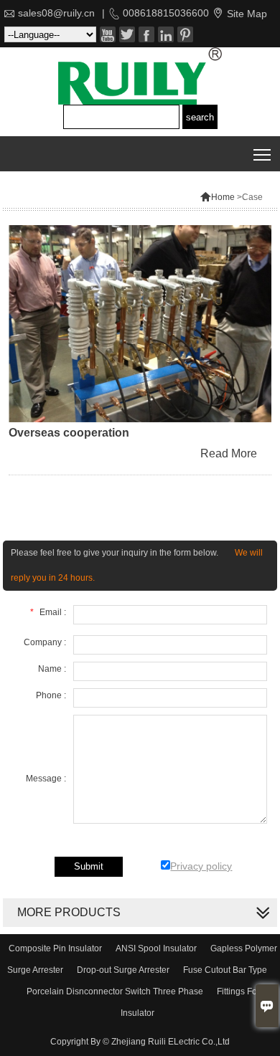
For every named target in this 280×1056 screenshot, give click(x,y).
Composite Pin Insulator (55, 948)
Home (217, 197)
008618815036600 (166, 13)
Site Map (247, 13)
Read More (228, 453)
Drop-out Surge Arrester (123, 970)
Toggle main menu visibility (262, 153)
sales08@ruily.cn (56, 13)
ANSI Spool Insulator (156, 948)
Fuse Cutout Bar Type (225, 970)
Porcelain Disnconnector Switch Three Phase (115, 991)
